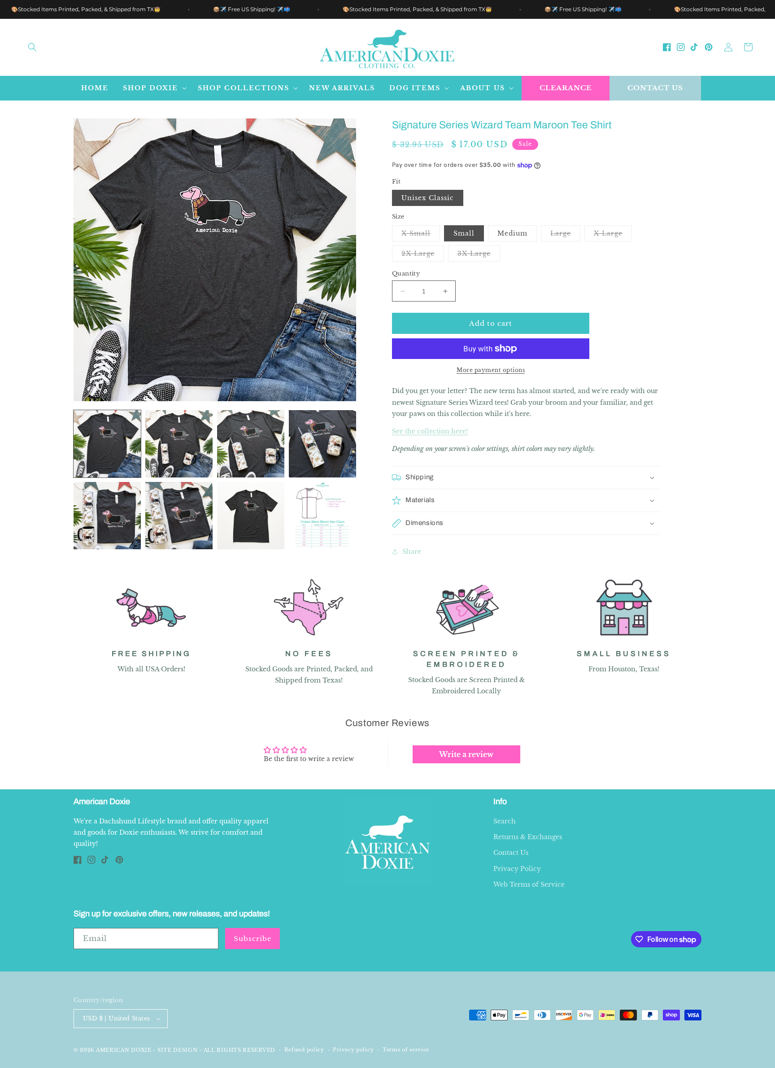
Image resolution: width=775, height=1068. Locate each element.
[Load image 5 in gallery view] (107, 515)
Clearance (566, 87)
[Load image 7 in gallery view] (250, 515)
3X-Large (478, 255)
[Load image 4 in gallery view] (322, 443)
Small (464, 233)
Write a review (466, 754)
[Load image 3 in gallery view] (250, 443)
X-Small (420, 235)
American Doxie (124, 1050)
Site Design (177, 1050)
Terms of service (406, 1049)
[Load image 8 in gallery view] (322, 515)
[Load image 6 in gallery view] (179, 515)
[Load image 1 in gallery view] (107, 443)
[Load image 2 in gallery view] (179, 443)
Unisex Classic (427, 198)
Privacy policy (353, 1049)
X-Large (613, 235)
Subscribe (253, 938)
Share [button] (411, 551)
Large (565, 235)
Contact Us (655, 87)
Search (504, 821)
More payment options (491, 370)
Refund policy (304, 1049)
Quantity (406, 273)
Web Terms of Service (529, 884)
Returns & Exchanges (527, 837)
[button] (32, 47)
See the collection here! (430, 431)
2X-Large (422, 255)
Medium (512, 233)
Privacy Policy (517, 869)
